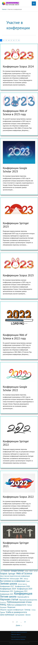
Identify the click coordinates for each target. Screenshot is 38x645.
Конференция (23, 593)
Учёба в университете (16, 612)
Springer (11, 573)
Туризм (2, 612)
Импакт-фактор (22, 584)
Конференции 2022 (20, 591)
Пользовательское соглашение (18, 637)
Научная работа (23, 597)
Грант (28, 581)
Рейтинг (29, 605)
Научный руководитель (28, 600)
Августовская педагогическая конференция (15, 576)
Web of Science (24, 573)
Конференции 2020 (24, 589)
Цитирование (19, 615)
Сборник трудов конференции (11, 610)
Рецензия (11, 607)
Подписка (3, 602)
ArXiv (1, 571)
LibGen (26, 571)
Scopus (3, 573)
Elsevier (7, 571)
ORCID (31, 571)
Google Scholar (17, 571)
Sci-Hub (35, 571)
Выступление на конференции (12, 581)
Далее (19, 625)
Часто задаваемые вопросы (18, 639)
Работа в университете (16, 605)
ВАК (21, 579)
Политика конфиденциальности (19, 632)
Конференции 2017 (7, 586)
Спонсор (33, 610)
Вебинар (26, 578)
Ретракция (3, 607)
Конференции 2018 (22, 586)
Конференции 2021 (6, 591)
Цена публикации (7, 615)
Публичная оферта (15, 634)
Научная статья (9, 599)
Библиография (14, 579)
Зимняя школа (8, 583)
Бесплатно (4, 578)
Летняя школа (8, 596)
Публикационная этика (19, 602)
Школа (27, 615)
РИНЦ (3, 605)
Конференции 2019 (8, 589)
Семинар (27, 610)
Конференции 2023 (6, 594)
